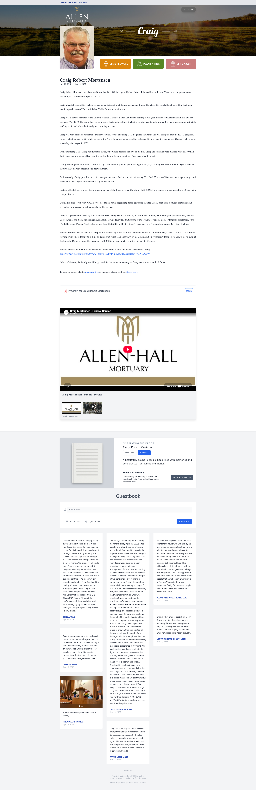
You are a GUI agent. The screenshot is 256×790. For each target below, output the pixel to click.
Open (189, 290)
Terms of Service (135, 778)
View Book (129, 452)
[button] (81, 692)
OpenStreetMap (131, 782)
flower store (132, 271)
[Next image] (99, 691)
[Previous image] (62, 691)
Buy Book (144, 452)
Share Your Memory (182, 477)
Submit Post (184, 521)
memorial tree (92, 271)
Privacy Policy (120, 778)
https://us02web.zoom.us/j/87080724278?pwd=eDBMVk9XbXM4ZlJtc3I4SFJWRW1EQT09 (105, 253)
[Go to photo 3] (82, 706)
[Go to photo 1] (79, 706)
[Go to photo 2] (81, 706)
